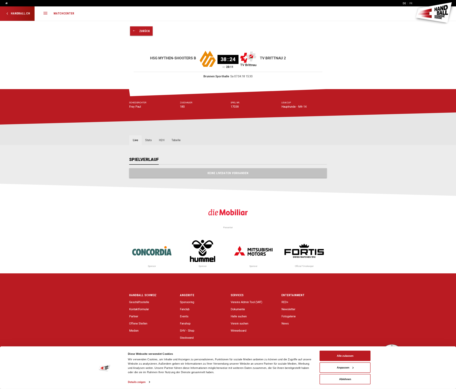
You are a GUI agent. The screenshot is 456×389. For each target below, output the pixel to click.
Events (184, 316)
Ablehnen (345, 379)
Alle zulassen (345, 355)
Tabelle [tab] (176, 140)
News (285, 323)
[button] (45, 13)
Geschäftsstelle (139, 302)
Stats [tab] (148, 140)
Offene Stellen (138, 323)
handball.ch (20, 13)
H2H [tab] (161, 140)
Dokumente (238, 309)
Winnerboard (238, 330)
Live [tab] (135, 140)
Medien (134, 330)
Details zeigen (137, 381)
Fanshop (185, 323)
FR (411, 3)
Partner (133, 316)
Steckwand (187, 337)
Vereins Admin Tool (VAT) (246, 302)
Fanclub (185, 309)
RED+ (284, 302)
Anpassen (343, 367)
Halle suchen (239, 316)
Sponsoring (187, 302)
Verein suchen (239, 323)
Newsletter (288, 309)
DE (404, 3)
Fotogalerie (288, 316)
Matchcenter (64, 13)
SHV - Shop (187, 330)
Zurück (143, 31)
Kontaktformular (139, 309)
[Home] (5, 3)
